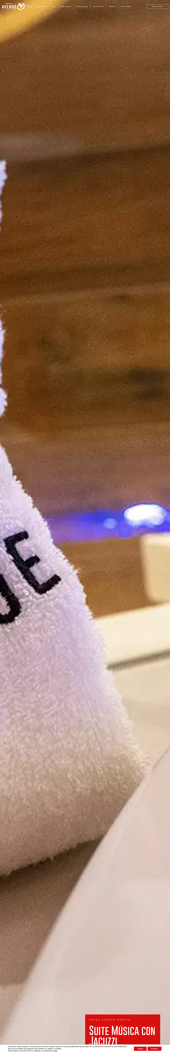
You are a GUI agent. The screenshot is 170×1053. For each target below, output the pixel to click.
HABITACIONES (42, 6)
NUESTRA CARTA (98, 6)
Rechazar (154, 1049)
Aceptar (140, 1049)
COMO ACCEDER (65, 6)
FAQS (54, 6)
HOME (30, 6)
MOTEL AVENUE (126, 6)
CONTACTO (112, 6)
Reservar (158, 6)
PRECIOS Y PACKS (82, 6)
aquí (55, 1051)
